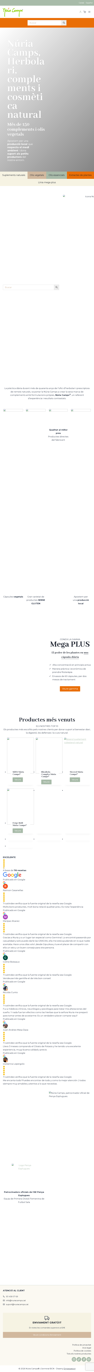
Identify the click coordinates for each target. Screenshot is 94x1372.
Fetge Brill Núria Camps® (20, 824)
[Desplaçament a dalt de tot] (90, 1363)
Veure (19, 780)
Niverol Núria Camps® (76, 773)
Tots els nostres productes (79, 1354)
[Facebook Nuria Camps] (84, 1359)
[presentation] (20, 756)
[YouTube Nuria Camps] (89, 1359)
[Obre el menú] (89, 12)
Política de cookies (82, 1351)
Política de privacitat (81, 1345)
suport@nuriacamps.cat (17, 1304)
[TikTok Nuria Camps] (79, 1359)
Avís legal (86, 1348)
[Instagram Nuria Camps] (74, 1359)
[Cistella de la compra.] (84, 12)
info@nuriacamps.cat (16, 1300)
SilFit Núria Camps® (18, 773)
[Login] (80, 12)
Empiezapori (70, 1368)
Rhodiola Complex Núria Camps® (48, 774)
